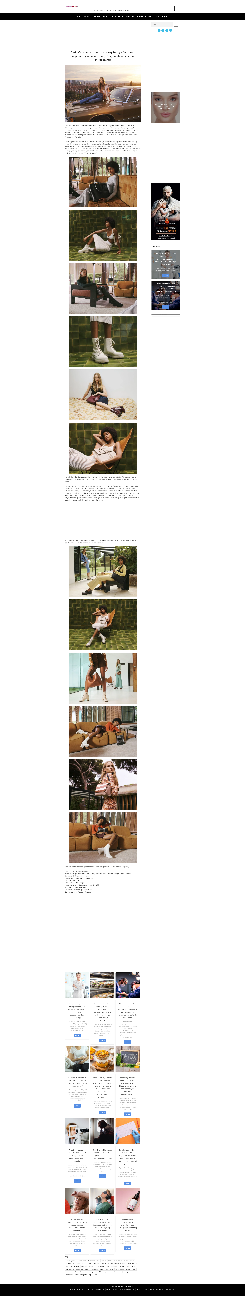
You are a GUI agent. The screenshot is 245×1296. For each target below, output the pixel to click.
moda (133, 1266)
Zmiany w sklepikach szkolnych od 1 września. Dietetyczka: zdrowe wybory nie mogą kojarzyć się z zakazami (102, 1012)
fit (108, 1263)
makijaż (91, 1266)
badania (104, 1261)
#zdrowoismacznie (94, 1261)
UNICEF (134, 1269)
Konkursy (151, 1289)
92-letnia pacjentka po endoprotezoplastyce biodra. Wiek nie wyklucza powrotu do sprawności (127, 1011)
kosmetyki (69, 1266)
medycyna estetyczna (102, 1266)
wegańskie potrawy (78, 1272)
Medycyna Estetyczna (123, 17)
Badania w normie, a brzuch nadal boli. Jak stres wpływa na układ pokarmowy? (77, 1082)
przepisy (87, 1269)
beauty (126, 1261)
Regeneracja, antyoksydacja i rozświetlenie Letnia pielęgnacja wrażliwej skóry (127, 1225)
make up (84, 1266)
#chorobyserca (70, 1261)
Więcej (165, 17)
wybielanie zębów (96, 1272)
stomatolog (110, 1269)
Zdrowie (96, 17)
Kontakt (158, 1289)
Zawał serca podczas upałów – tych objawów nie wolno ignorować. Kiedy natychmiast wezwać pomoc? (128, 1157)
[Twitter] (69, 3)
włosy (120, 1272)
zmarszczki (69, 1275)
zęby (95, 1275)
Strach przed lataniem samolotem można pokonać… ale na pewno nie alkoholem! (102, 1154)
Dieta (156, 17)
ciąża (78, 1263)
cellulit (132, 1261)
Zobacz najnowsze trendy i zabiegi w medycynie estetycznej (166, 106)
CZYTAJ (77, 1035)
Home (79, 17)
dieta (90, 1263)
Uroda (106, 17)
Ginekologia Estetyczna (127, 1289)
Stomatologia (144, 17)
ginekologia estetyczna (118, 1263)
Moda (87, 17)
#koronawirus (81, 1261)
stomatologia (120, 1269)
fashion (103, 1263)
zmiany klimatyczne (81, 1275)
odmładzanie (70, 1269)
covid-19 (84, 1263)
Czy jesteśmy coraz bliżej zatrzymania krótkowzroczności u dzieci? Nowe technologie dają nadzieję (77, 1011)
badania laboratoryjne (115, 1261)
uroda (68, 1272)
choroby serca (70, 1263)
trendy (128, 1269)
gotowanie (130, 1263)
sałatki (102, 1269)
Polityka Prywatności (168, 1289)
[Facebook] (66, 3)
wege (87, 1272)
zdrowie (132, 1272)
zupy (90, 1275)
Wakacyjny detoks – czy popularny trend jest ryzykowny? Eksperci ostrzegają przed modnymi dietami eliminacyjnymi (127, 1086)
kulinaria (76, 1266)
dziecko (96, 1263)
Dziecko (138, 1289)
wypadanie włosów (110, 1272)
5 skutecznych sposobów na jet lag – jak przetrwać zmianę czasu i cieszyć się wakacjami (102, 1225)
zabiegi (126, 1272)
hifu (137, 1263)
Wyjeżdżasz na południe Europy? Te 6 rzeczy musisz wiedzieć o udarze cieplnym (77, 1225)
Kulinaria (144, 1289)
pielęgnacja (79, 1269)
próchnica (95, 1269)
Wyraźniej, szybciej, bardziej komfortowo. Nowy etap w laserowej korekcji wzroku (77, 1155)
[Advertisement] (103, 35)
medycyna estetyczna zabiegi (120, 1266)
